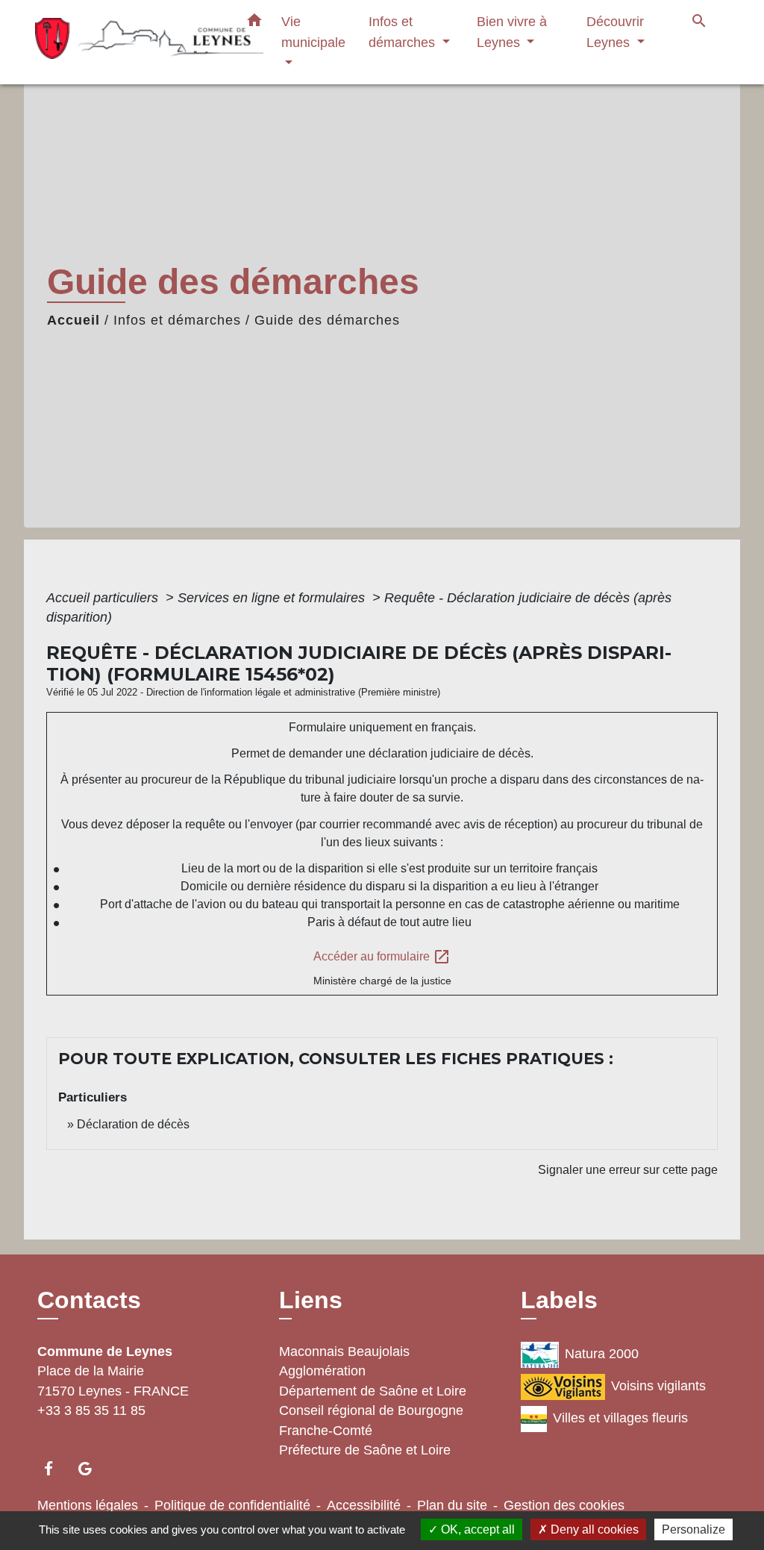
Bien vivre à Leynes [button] (512, 31)
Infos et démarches (177, 320)
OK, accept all (476, 1529)
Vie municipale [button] (313, 31)
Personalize (693, 1529)
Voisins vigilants (658, 1385)
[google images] (92, 1468)
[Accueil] (128, 42)
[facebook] (55, 1468)
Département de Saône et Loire (372, 1391)
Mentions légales (87, 1505)
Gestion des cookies (564, 1505)
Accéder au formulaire (382, 957)
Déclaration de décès (133, 1124)
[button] (254, 23)
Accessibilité (364, 1505)
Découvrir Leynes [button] (615, 31)
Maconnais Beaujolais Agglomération (344, 1361)
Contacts (89, 1300)
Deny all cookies (593, 1529)
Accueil (73, 320)
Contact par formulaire (108, 1431)
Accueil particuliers (104, 597)
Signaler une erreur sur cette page (628, 1169)
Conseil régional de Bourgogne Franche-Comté (371, 1420)
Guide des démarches (327, 320)
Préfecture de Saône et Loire (365, 1450)
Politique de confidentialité (232, 1505)
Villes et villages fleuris (620, 1417)
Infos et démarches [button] (404, 31)
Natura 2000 (602, 1353)
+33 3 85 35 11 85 (91, 1410)
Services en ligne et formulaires (273, 597)
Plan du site (452, 1505)
